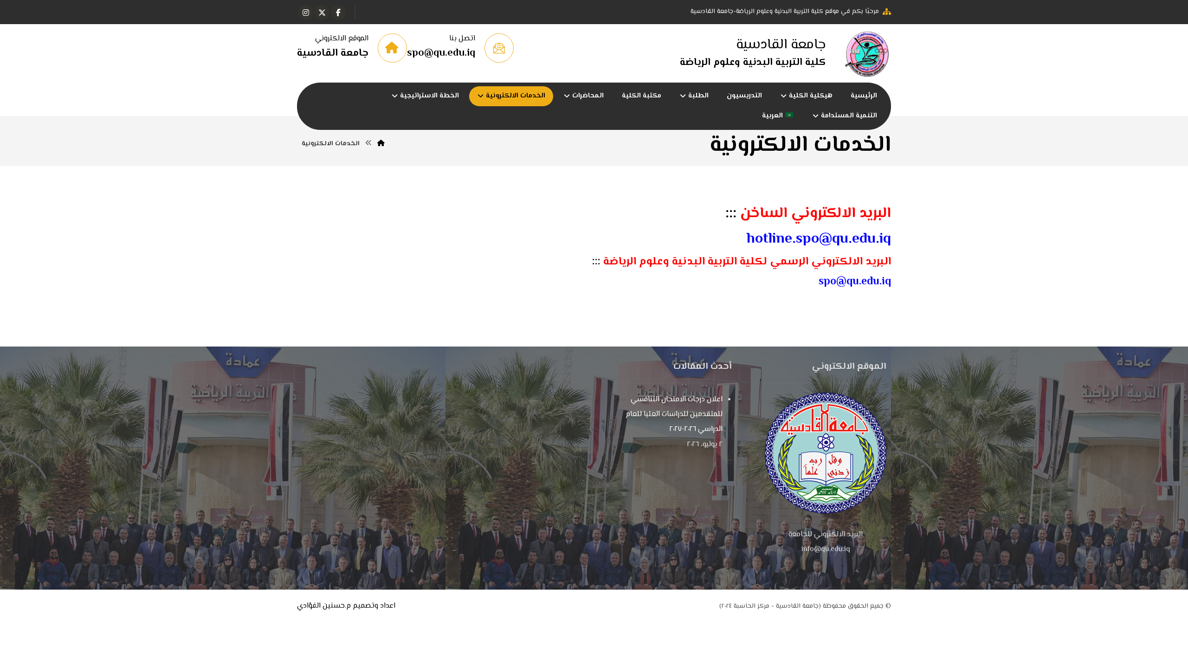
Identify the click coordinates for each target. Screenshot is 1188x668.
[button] (338, 12)
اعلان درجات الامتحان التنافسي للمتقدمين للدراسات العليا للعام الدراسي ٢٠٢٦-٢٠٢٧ (674, 414)
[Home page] (381, 144)
